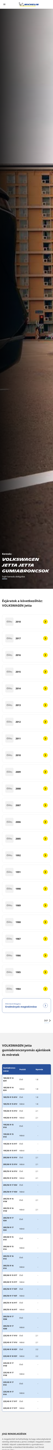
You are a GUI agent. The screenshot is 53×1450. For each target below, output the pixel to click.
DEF (46, 1020)
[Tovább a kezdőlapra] (29, 4)
